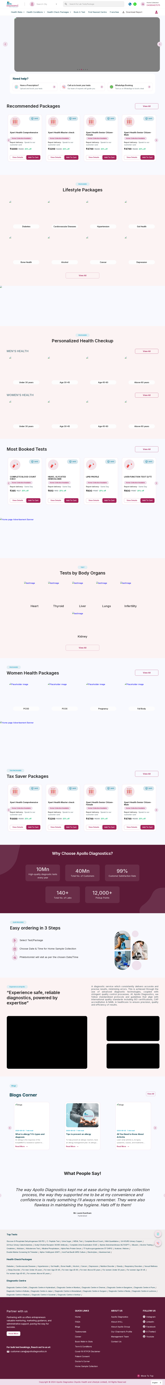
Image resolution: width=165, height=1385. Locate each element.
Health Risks (16, 12)
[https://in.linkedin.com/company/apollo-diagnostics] (144, 1321)
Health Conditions (35, 12)
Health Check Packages (58, 12)
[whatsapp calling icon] (134, 4)
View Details (17, 157)
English (155, 1383)
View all (82, 648)
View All (147, 106)
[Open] (56, 4)
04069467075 (153, 5)
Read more (20, 1146)
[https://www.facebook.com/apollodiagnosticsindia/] (144, 1326)
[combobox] (46, 4)
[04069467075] (130, 4)
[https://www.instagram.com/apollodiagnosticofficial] (144, 1316)
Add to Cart (33, 157)
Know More (13, 1334)
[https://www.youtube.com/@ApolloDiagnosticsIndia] (144, 1336)
